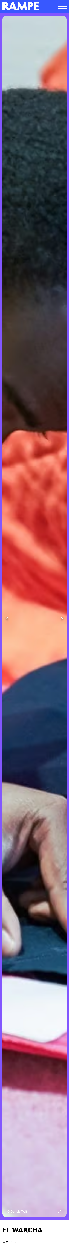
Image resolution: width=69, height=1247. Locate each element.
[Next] (62, 619)
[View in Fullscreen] (59, 1211)
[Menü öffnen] (62, 6)
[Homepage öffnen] (26, 6)
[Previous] (7, 619)
